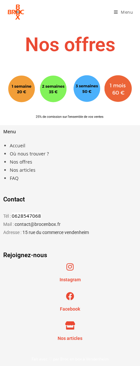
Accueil (17, 145)
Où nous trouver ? (29, 154)
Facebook (70, 309)
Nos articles (22, 170)
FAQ (14, 178)
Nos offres (21, 162)
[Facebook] (70, 296)
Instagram (70, 279)
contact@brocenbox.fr (38, 224)
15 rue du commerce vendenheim (55, 232)
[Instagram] (70, 267)
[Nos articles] (70, 325)
